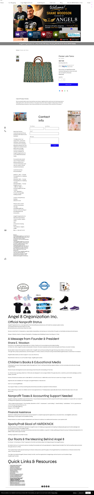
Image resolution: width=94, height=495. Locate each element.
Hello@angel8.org (18, 245)
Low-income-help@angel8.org (21, 251)
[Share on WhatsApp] (65, 91)
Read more (61, 74)
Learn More (69, 66)
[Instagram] (48, 486)
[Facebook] (42, 486)
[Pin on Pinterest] (62, 91)
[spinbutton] (62, 79)
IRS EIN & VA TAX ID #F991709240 (65, 44)
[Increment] (64, 79)
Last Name (47, 126)
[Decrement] (60, 79)
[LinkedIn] (46, 486)
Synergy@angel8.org (19, 241)
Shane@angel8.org (18, 208)
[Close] (92, 493)
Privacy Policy (54, 492)
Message (32, 136)
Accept (88, 492)
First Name (32, 126)
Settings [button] (75, 492)
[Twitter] (44, 486)
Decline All (81, 492)
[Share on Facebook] (59, 91)
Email (31, 131)
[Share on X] (67, 91)
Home (17, 50)
